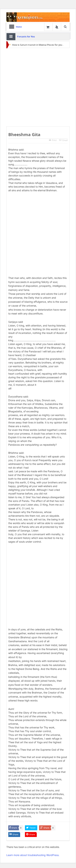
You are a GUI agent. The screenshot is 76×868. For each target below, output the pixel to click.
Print (54, 140)
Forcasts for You (26, 36)
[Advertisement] (38, 87)
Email (65, 140)
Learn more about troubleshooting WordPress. (32, 855)
